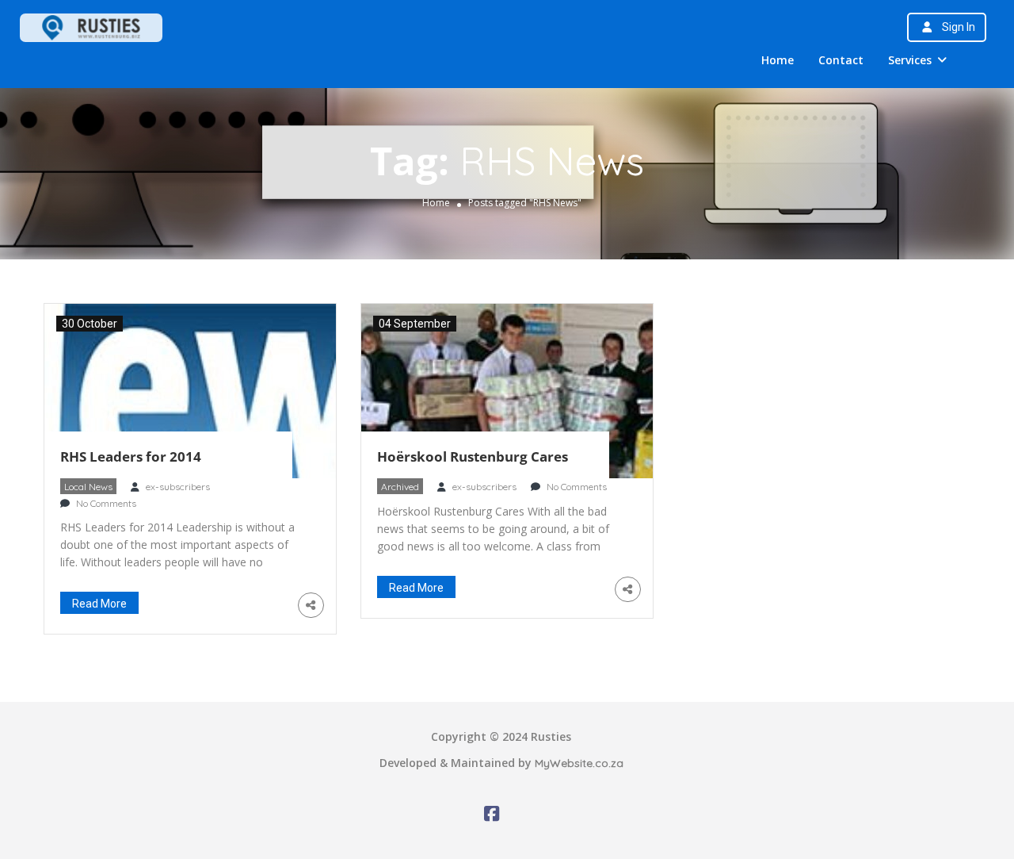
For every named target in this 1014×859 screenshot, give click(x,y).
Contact (840, 59)
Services (910, 59)
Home (777, 59)
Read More (99, 603)
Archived (400, 487)
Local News (88, 487)
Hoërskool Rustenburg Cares (472, 456)
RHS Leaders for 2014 (130, 456)
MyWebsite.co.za (579, 763)
